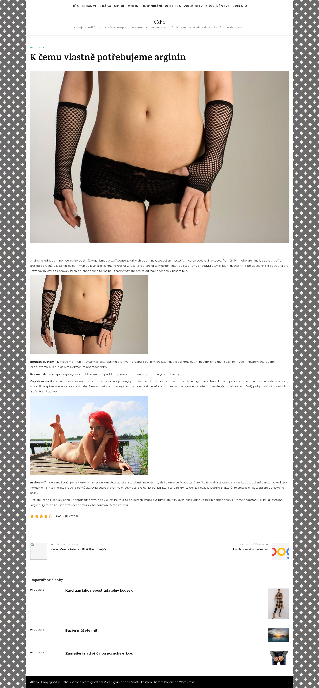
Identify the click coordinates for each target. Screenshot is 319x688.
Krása (105, 6)
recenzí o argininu (142, 265)
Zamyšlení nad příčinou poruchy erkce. (99, 653)
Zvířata (240, 6)
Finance (89, 6)
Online (134, 6)
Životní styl (217, 6)
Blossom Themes (151, 682)
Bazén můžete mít (81, 630)
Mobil (119, 6)
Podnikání (152, 6)
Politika (173, 6)
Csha (159, 22)
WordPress (186, 682)
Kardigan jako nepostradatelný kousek (99, 590)
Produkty (193, 6)
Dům (76, 6)
